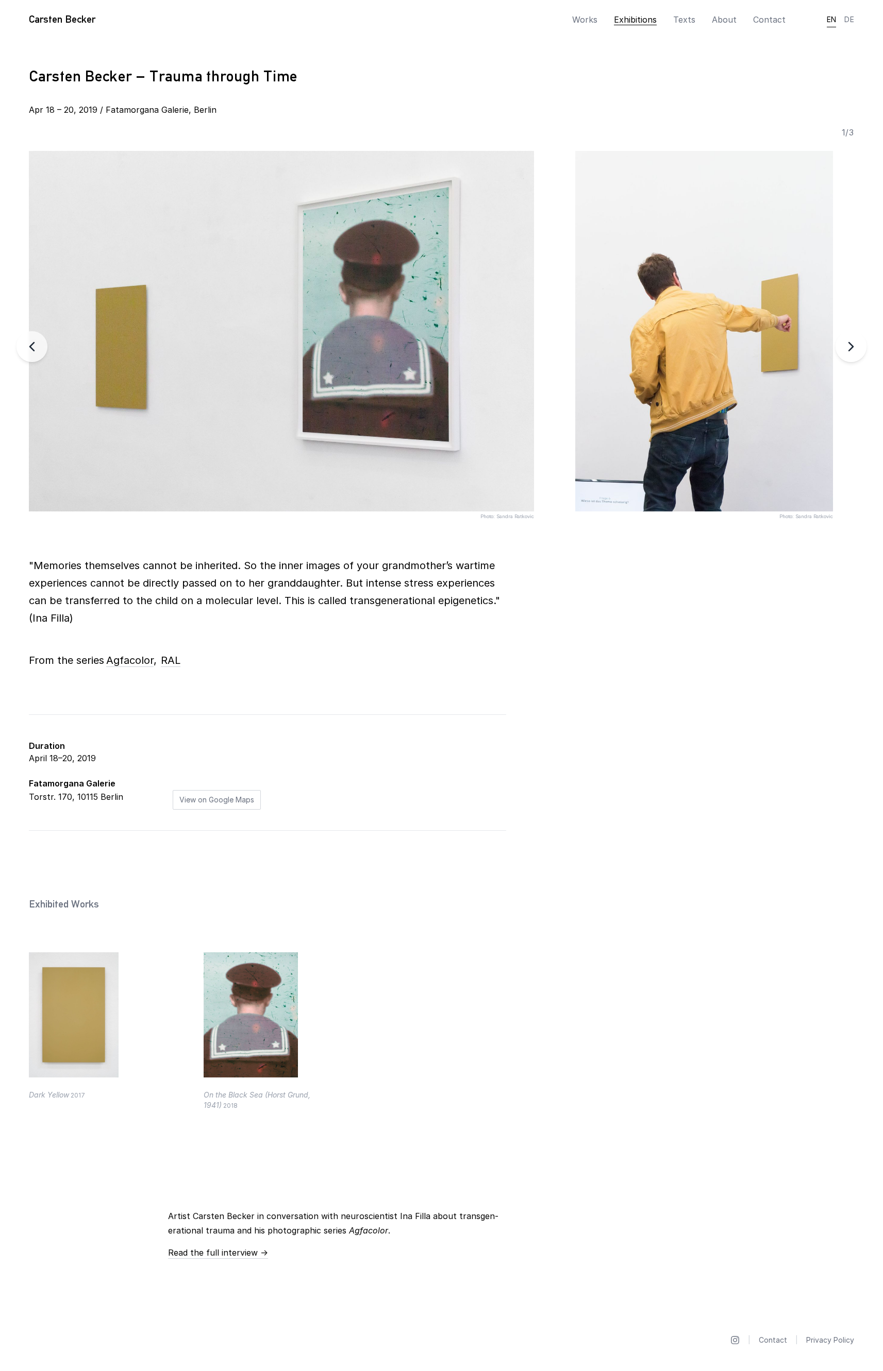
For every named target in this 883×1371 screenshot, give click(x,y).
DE (849, 19)
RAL (170, 660)
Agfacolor (130, 660)
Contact (769, 19)
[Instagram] (735, 1340)
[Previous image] (31, 346)
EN (832, 19)
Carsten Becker (62, 19)
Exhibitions (635, 19)
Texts (684, 19)
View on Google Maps (216, 799)
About (724, 19)
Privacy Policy (830, 1339)
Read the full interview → (218, 1252)
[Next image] (851, 346)
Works (584, 19)
